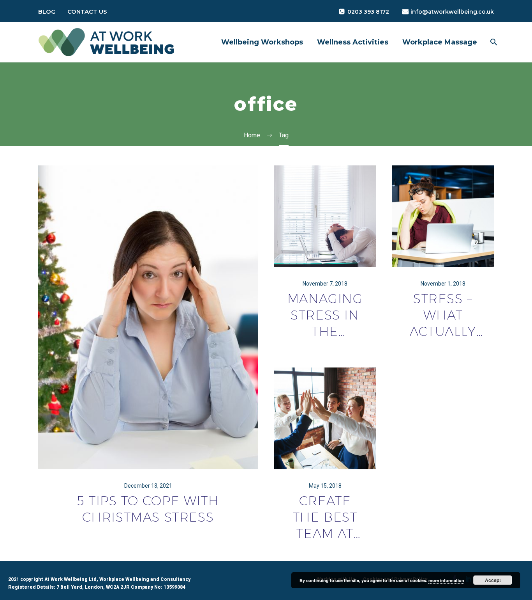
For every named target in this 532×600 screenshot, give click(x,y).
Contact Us (87, 11)
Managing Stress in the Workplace (325, 315)
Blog (47, 11)
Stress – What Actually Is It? (443, 315)
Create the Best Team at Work (325, 517)
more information (446, 580)
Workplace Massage (439, 42)
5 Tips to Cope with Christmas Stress (148, 508)
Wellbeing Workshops (262, 42)
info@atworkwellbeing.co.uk (452, 11)
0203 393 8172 (368, 11)
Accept (493, 580)
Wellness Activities (352, 42)
